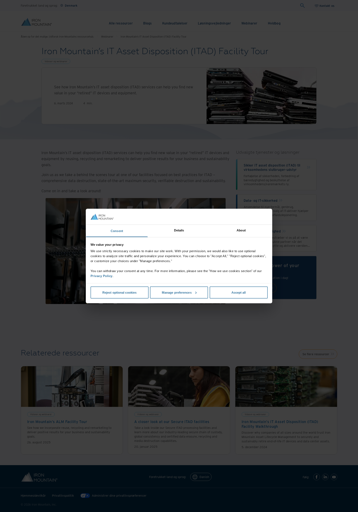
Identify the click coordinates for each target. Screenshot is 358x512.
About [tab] (241, 230)
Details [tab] (179, 230)
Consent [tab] (117, 231)
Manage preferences (177, 292)
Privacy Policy (101, 276)
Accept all (238, 292)
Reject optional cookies (119, 292)
